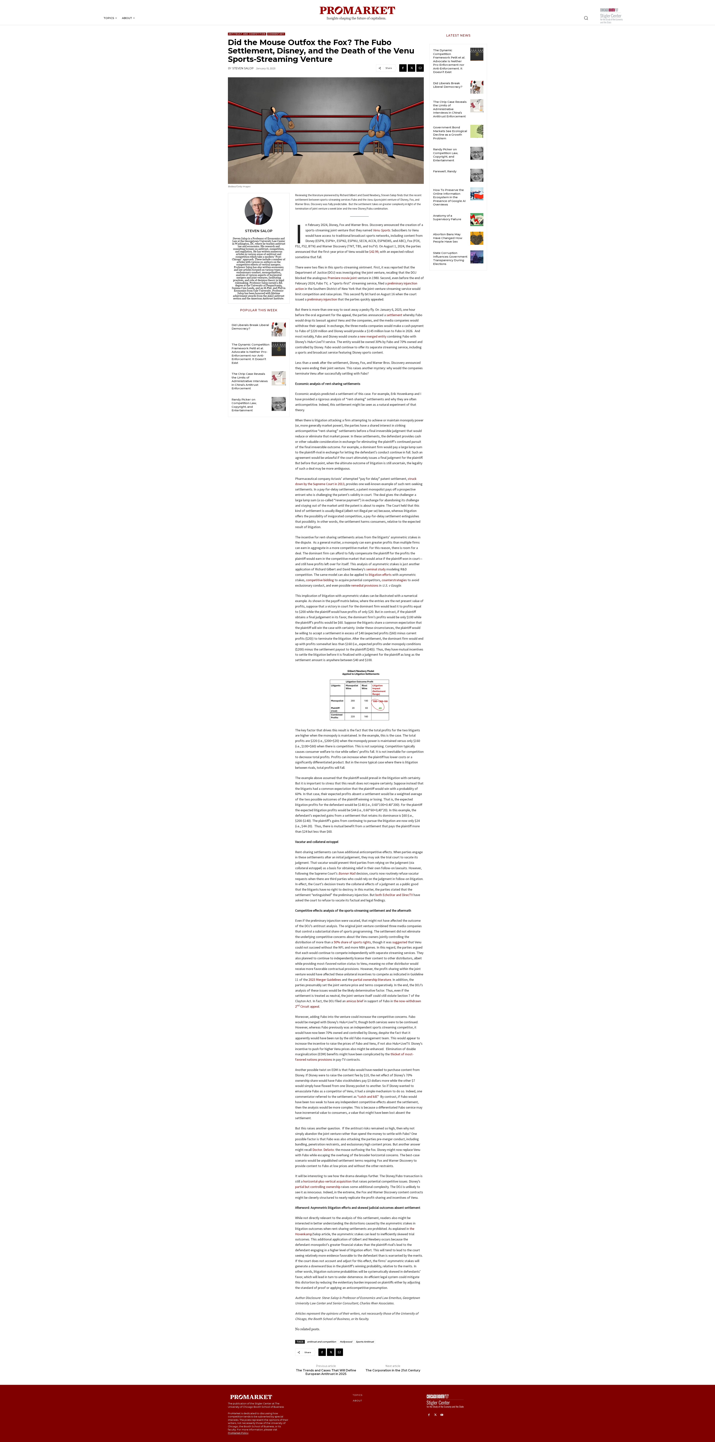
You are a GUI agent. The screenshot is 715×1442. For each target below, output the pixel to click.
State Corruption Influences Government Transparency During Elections (450, 258)
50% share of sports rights (352, 942)
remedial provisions (364, 585)
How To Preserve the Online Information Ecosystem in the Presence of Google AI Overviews (449, 197)
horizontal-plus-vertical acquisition (327, 1181)
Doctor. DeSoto (323, 1149)
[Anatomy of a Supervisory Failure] (476, 219)
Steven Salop (243, 68)
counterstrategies (394, 580)
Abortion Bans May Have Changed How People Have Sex (447, 237)
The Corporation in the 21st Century (393, 1370)
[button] (586, 17)
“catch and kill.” (368, 1096)
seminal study (376, 569)
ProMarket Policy (238, 1433)
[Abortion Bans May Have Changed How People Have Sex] (476, 238)
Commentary (276, 34)
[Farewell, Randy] (476, 175)
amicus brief (354, 1001)
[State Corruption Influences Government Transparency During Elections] (476, 256)
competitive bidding (320, 580)
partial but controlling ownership (317, 1187)
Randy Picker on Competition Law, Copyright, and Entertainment (244, 405)
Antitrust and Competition (247, 34)
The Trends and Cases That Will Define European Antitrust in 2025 (326, 1372)
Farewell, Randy (444, 171)
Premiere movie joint (342, 278)
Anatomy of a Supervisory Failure (447, 217)
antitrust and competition (321, 1341)
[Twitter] (411, 68)
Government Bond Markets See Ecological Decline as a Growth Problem (450, 133)
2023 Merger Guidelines (325, 979)
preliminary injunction (322, 299)
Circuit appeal (309, 1006)
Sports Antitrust (365, 1341)
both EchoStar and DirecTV (394, 895)
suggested (399, 942)
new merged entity (373, 336)
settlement (394, 315)
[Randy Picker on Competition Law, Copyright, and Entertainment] (279, 404)
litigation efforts (380, 574)
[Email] (420, 68)
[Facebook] (403, 68)
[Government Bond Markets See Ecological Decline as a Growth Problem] (476, 131)
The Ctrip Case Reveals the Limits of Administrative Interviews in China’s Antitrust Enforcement (250, 381)
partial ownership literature (372, 979)
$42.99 (373, 251)
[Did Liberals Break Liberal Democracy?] (279, 329)
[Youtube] (442, 1415)
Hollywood (346, 1341)
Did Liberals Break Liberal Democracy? (250, 326)
